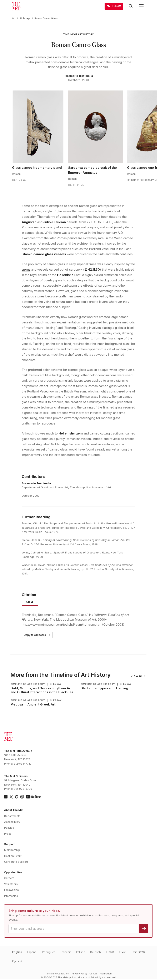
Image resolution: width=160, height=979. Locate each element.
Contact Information (100, 973)
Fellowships (11, 889)
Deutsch (95, 952)
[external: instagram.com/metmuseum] (22, 796)
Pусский (17, 961)
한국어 (122, 952)
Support (9, 844)
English (17, 952)
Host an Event (12, 856)
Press (7, 833)
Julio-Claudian (54, 222)
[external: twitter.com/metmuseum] (11, 796)
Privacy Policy (79, 973)
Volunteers (11, 884)
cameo (27, 211)
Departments (12, 816)
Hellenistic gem (71, 433)
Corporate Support (16, 861)
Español (32, 952)
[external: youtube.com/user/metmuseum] (33, 796)
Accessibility (12, 821)
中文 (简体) (138, 952)
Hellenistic (65, 275)
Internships (11, 895)
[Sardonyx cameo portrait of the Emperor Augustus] (95, 126)
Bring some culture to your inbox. (34, 911)
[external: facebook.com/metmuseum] (6, 796)
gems (26, 269)
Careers (9, 878)
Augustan (29, 222)
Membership (12, 850)
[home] (13, 18)
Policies (9, 827)
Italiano (80, 952)
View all (136, 676)
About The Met (13, 810)
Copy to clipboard (35, 634)
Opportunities (13, 872)
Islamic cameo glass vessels (44, 254)
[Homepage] (16, 6)
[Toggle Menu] (141, 6)
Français (65, 952)
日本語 (110, 952)
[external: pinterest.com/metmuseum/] (16, 796)
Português (48, 952)
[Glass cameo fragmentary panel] (38, 126)
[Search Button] (131, 6)
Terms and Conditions (57, 973)
